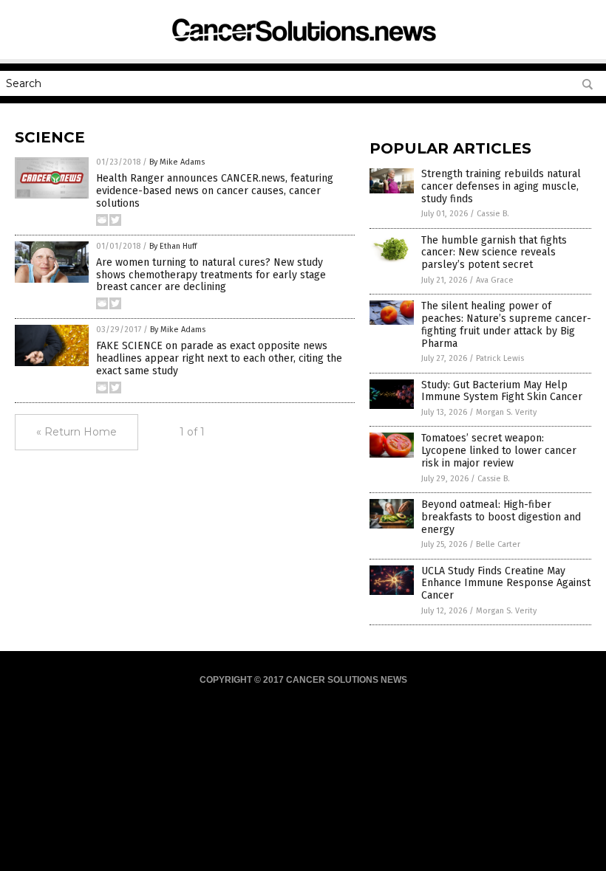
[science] (303, 48)
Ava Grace (495, 280)
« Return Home (76, 431)
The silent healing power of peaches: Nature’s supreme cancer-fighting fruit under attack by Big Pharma (506, 324)
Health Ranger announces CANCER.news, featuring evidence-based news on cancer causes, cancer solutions (214, 191)
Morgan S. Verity (506, 412)
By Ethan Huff (173, 246)
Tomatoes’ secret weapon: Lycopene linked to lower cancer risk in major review (498, 450)
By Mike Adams (177, 162)
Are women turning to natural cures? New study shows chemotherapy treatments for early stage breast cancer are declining (211, 275)
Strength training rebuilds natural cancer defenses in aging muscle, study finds (501, 186)
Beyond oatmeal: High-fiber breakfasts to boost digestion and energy (501, 517)
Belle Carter (498, 544)
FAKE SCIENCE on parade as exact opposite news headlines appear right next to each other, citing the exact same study (219, 358)
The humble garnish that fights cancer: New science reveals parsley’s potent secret (494, 253)
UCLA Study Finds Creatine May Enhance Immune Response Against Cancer (505, 583)
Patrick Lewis (500, 358)
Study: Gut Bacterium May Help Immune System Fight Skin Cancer (501, 391)
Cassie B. (493, 213)
